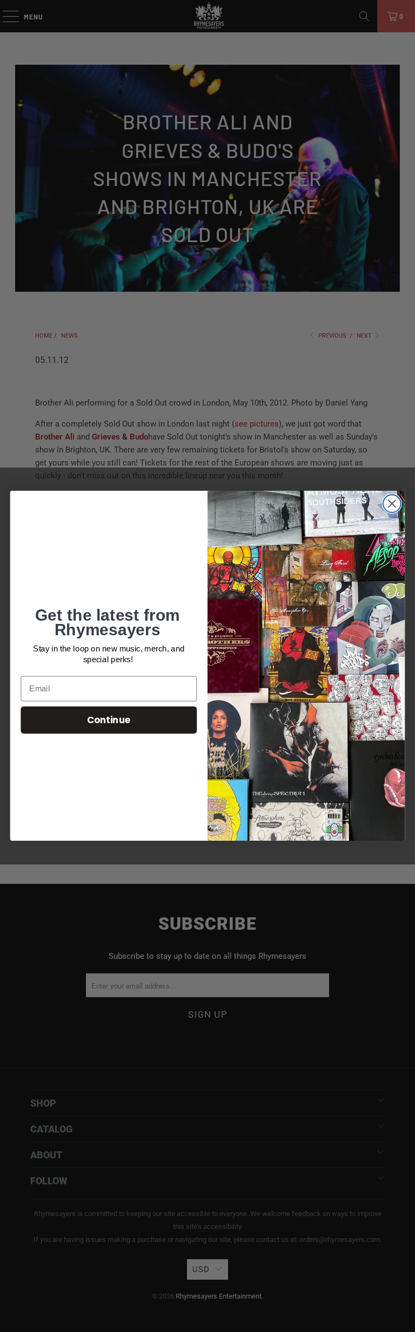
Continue (109, 719)
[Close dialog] (392, 504)
